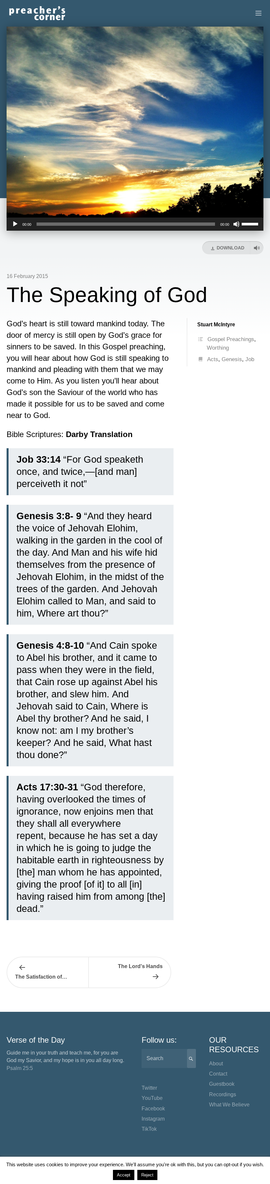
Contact (218, 1074)
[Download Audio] (256, 247)
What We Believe (229, 1104)
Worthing (218, 348)
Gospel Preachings (230, 339)
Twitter (149, 1088)
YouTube (152, 1098)
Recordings (222, 1094)
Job (249, 359)
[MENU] (255, 13)
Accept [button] (123, 1174)
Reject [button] (147, 1174)
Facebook (153, 1108)
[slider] (251, 223)
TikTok (149, 1129)
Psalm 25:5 (20, 1068)
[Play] (15, 224)
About (216, 1063)
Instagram (153, 1119)
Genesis (232, 359)
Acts (212, 359)
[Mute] (236, 224)
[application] (135, 224)
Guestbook (221, 1084)
